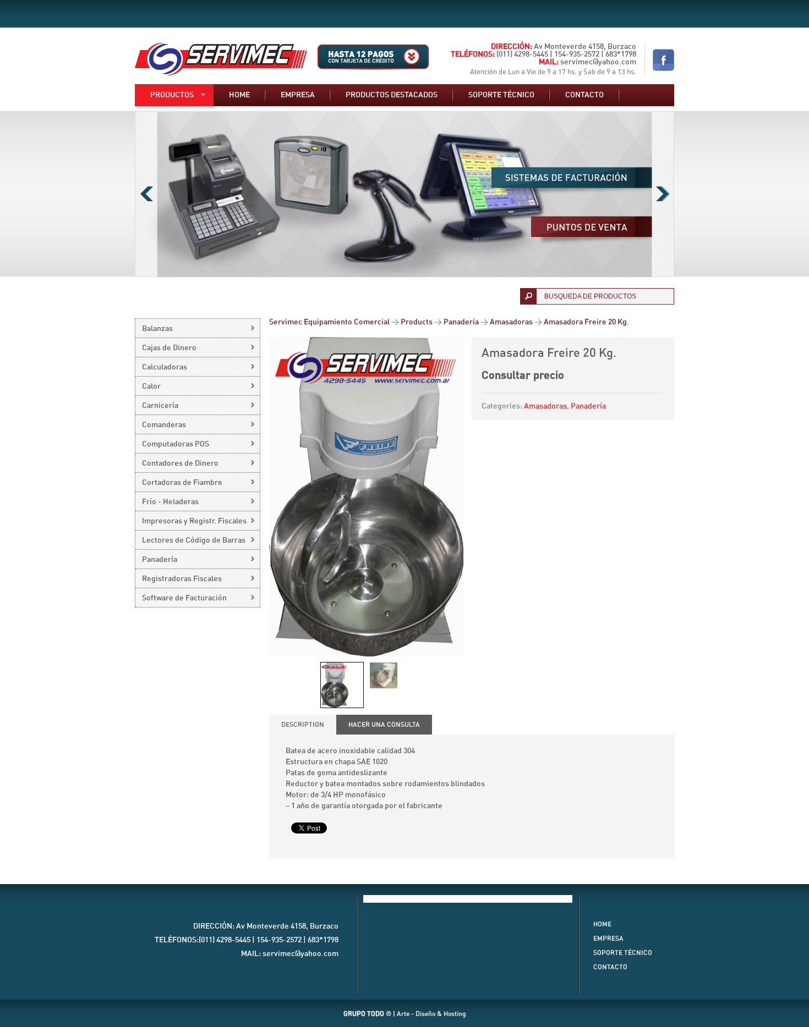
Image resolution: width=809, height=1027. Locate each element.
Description (302, 724)
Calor (151, 386)
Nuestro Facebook (663, 60)
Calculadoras (164, 367)
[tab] (302, 724)
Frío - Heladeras (170, 502)
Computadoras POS (175, 444)
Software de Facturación (184, 598)
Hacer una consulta (384, 724)
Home (239, 95)
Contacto (584, 95)
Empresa (298, 95)
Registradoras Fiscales (182, 579)
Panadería (588, 406)
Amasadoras (545, 406)
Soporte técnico (501, 95)
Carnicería (160, 406)
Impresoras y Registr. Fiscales (194, 521)
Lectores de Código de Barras (193, 540)
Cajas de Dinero (169, 348)
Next (663, 194)
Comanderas (164, 425)
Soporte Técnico (622, 952)
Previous (146, 194)
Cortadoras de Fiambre (182, 483)
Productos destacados (392, 95)
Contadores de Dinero (180, 463)
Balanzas (157, 329)
